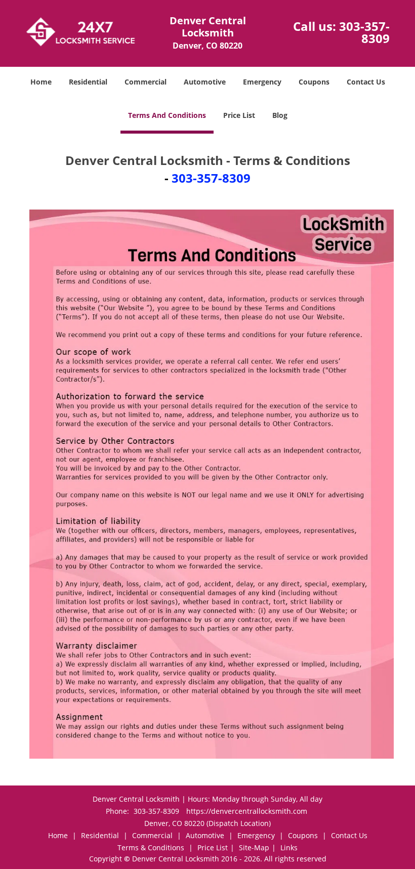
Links (289, 847)
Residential (88, 82)
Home (41, 82)
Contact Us (366, 82)
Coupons (314, 82)
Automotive (205, 82)
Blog (279, 115)
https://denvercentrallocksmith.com (246, 811)
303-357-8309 (364, 32)
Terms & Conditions (150, 847)
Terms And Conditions (167, 115)
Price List (239, 115)
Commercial (145, 82)
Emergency (262, 82)
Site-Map (254, 847)
